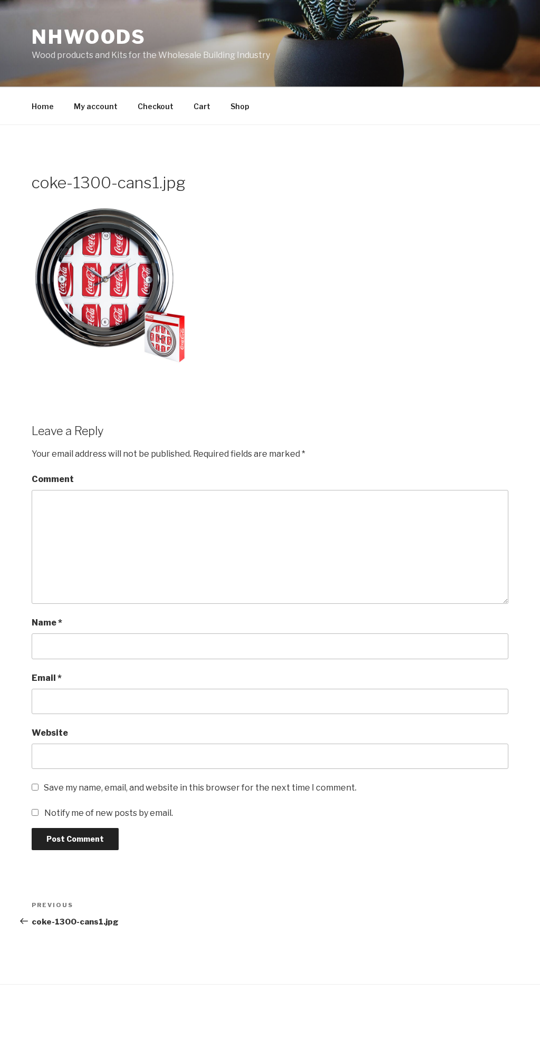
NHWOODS (89, 37)
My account (96, 106)
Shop (239, 106)
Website (50, 733)
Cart (202, 106)
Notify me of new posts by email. (108, 813)
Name (47, 623)
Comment (53, 479)
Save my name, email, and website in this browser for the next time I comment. (200, 788)
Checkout (155, 106)
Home (43, 106)
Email (47, 678)
